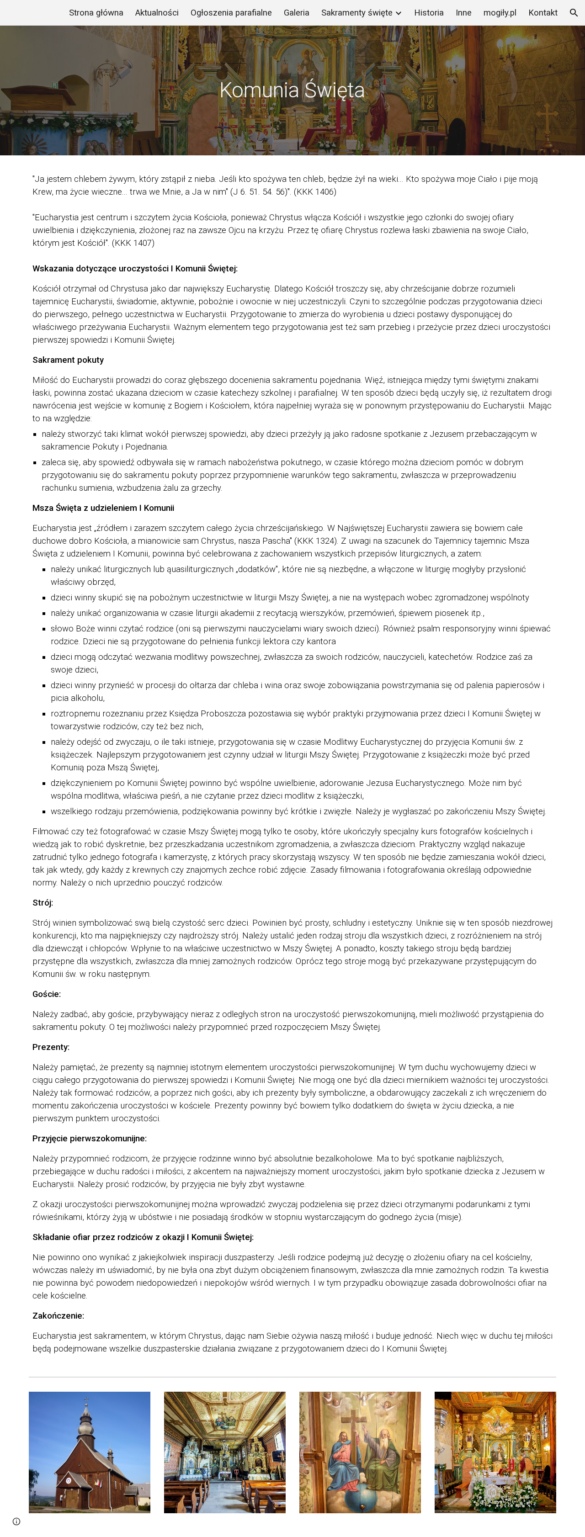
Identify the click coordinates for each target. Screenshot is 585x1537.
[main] (292, 91)
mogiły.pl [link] (500, 13)
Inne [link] (464, 13)
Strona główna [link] (96, 13)
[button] (574, 13)
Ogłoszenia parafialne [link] (231, 13)
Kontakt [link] (543, 13)
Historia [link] (429, 13)
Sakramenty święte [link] (357, 13)
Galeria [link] (296, 13)
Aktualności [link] (157, 13)
